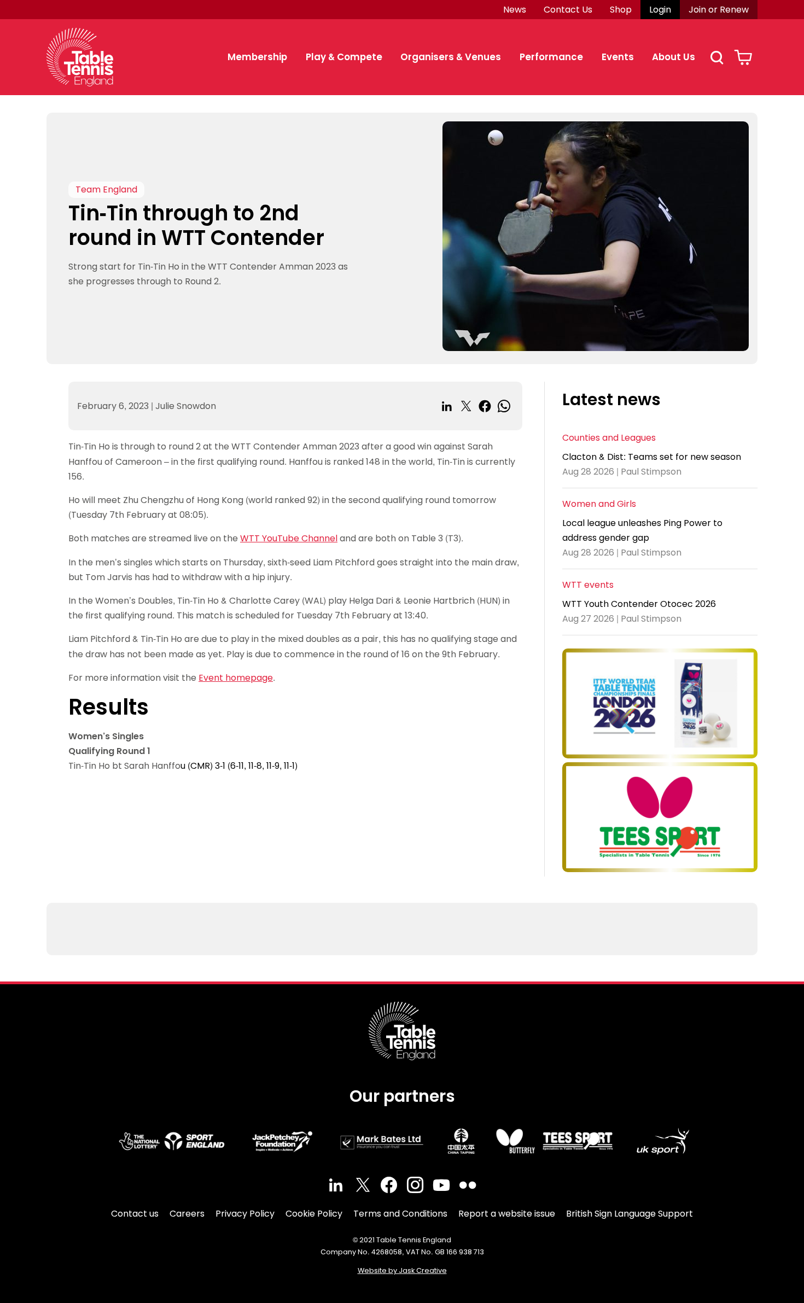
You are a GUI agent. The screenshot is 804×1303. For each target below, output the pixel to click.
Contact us (135, 1213)
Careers (187, 1213)
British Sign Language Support (629, 1213)
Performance (551, 56)
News (514, 9)
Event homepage (236, 677)
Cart (743, 57)
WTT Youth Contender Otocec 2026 (639, 604)
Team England (106, 189)
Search (716, 57)
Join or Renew (719, 9)
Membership (257, 56)
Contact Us (568, 9)
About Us (673, 56)
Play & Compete (344, 56)
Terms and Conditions (400, 1213)
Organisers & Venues (450, 56)
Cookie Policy (314, 1213)
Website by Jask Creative (402, 1270)
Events (618, 56)
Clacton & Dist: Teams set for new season (651, 457)
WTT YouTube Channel (288, 538)
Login (660, 9)
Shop (621, 9)
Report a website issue (506, 1213)
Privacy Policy (245, 1213)
